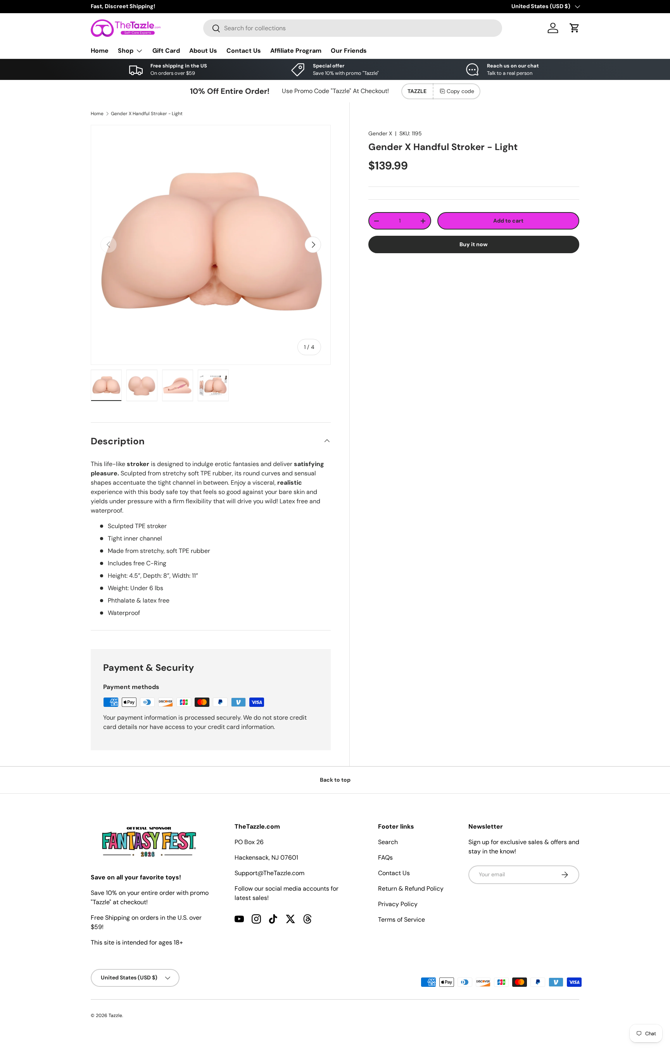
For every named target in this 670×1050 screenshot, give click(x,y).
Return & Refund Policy (411, 888)
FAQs (385, 857)
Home (100, 51)
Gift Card (166, 51)
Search (388, 842)
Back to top (335, 779)
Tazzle (115, 1015)
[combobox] (352, 28)
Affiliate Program (295, 51)
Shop (125, 51)
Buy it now (473, 244)
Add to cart (508, 220)
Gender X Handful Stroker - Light (147, 114)
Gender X (380, 133)
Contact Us (243, 51)
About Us (203, 51)
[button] (574, 27)
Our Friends (349, 51)
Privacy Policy (398, 904)
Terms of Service (401, 919)
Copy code (460, 91)
